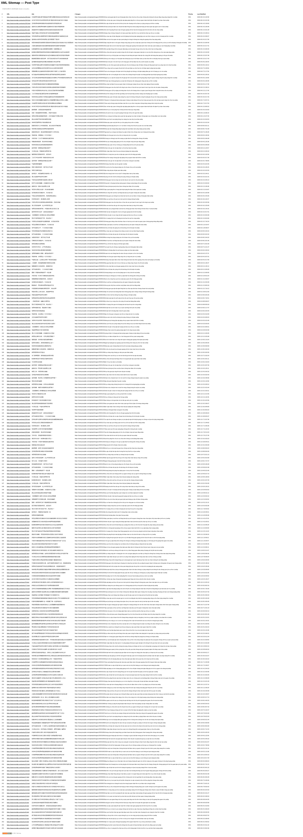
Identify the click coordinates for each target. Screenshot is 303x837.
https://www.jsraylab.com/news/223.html (18, 119)
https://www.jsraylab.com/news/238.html (18, 71)
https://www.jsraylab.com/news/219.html (18, 132)
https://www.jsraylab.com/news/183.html (18, 247)
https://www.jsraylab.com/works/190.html (18, 224)
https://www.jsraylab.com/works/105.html (18, 496)
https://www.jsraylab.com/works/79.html (18, 579)
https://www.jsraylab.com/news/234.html (18, 84)
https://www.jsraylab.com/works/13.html (18, 790)
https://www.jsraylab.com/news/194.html (18, 212)
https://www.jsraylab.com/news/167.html (18, 298)
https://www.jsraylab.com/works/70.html (18, 608)
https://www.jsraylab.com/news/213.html (18, 151)
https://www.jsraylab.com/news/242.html (18, 58)
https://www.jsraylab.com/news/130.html (18, 416)
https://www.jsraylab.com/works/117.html (18, 457)
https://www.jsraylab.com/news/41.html (18, 700)
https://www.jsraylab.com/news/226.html (18, 109)
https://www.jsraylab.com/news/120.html (18, 448)
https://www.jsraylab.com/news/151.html (18, 349)
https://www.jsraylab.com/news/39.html (18, 706)
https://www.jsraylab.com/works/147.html (18, 362)
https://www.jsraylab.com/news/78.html (18, 582)
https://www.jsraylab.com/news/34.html (18, 722)
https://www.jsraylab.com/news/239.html (18, 68)
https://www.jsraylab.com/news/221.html (18, 125)
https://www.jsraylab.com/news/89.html (18, 547)
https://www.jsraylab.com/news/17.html (18, 777)
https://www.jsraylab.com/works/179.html (18, 259)
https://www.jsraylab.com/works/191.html (18, 221)
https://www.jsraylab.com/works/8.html (18, 805)
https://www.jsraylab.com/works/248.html (18, 39)
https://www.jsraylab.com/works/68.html (18, 614)
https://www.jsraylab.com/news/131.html (18, 413)
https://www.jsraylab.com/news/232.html (18, 90)
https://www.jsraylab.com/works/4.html (18, 818)
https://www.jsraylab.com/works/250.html (18, 33)
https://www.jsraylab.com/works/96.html (18, 524)
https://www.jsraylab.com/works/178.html (18, 263)
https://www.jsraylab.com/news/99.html (18, 515)
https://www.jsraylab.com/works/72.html (18, 601)
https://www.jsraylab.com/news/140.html (18, 384)
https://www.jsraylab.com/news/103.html (18, 502)
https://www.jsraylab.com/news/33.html (18, 726)
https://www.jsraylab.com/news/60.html (18, 639)
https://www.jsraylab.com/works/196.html (18, 205)
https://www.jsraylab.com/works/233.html (18, 87)
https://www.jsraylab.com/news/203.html (18, 183)
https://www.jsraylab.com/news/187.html (18, 234)
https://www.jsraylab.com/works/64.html (18, 627)
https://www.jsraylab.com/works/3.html (18, 821)
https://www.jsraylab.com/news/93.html (18, 534)
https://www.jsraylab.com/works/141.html (18, 381)
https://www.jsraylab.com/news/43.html (18, 694)
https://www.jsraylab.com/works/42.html (18, 697)
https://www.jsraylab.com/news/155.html (18, 336)
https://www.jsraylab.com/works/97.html (18, 521)
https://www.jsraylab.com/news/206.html (18, 173)
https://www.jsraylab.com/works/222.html (18, 122)
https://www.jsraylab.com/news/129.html (18, 419)
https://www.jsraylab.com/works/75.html (18, 592)
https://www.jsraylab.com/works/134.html (18, 403)
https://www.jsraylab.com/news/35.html (18, 719)
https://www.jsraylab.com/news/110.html (18, 480)
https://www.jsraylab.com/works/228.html (18, 103)
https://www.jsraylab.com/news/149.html (18, 355)
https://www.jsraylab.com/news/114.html (18, 467)
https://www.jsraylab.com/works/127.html (18, 425)
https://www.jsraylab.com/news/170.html (18, 288)
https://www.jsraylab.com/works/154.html (18, 339)
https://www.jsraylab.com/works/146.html (18, 365)
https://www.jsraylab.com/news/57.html (18, 649)
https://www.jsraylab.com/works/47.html (18, 681)
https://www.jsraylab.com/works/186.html (18, 237)
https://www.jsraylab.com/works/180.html (18, 256)
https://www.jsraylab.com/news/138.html (18, 390)
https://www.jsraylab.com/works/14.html (18, 786)
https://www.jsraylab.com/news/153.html (18, 342)
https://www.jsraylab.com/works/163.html (18, 311)
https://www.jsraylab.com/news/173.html (18, 279)
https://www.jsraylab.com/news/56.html (18, 652)
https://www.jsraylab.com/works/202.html (18, 186)
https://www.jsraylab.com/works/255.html (18, 17)
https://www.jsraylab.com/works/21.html (18, 764)
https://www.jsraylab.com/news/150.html (18, 352)
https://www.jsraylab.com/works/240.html (18, 65)
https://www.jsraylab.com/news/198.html (18, 199)
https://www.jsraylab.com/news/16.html (18, 780)
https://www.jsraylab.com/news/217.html (18, 138)
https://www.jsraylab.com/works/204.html (18, 180)
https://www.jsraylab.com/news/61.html (18, 636)
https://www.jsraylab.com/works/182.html (18, 250)
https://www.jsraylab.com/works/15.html (18, 783)
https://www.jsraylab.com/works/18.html (18, 774)
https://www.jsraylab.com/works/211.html (18, 157)
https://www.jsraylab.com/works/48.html (18, 678)
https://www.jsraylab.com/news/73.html (18, 598)
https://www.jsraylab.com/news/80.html (18, 576)
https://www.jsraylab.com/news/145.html (18, 368)
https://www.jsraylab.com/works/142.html (18, 378)
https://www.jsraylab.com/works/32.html (18, 729)
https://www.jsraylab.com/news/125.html (18, 432)
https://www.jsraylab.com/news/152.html (18, 346)
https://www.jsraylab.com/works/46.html (18, 684)
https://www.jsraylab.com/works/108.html (18, 486)
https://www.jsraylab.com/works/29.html (18, 738)
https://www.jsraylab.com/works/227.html (18, 106)
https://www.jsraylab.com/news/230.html (18, 97)
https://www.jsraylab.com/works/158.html (18, 326)
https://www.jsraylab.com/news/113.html (18, 470)
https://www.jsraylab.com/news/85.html (18, 560)
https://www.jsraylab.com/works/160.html (18, 320)
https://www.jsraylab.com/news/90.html (18, 544)
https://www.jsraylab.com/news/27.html (18, 745)
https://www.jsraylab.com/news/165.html (18, 304)
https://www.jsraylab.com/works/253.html (18, 23)
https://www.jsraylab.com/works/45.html (18, 687)
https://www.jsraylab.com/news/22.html (18, 761)
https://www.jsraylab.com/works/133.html (18, 406)
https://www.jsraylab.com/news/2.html (17, 825)
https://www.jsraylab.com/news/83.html (18, 566)
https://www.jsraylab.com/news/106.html (18, 493)
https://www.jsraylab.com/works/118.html (18, 454)
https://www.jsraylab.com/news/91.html (18, 540)
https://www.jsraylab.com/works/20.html (18, 767)
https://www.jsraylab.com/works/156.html (18, 333)
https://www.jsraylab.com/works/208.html (18, 167)
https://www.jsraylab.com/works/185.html (18, 240)
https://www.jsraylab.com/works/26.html (18, 748)
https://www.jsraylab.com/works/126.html (18, 429)
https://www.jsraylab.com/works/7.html (18, 809)
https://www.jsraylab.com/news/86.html (18, 556)
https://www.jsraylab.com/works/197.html (18, 202)
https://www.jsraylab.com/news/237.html (18, 74)
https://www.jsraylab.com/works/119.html (18, 451)
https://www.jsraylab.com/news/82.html (18, 569)
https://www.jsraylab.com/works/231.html (18, 93)
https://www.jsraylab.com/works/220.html (18, 129)
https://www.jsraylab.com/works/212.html (18, 154)
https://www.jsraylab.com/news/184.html (18, 243)
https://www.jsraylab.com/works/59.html (18, 643)
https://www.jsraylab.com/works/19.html (18, 770)
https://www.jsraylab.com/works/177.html (18, 266)
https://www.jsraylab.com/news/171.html (18, 285)
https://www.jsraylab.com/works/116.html (18, 461)
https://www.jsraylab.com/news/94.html (18, 531)
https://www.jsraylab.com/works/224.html (18, 116)
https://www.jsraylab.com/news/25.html (18, 751)
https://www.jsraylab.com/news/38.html (18, 710)
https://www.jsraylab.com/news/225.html (18, 113)
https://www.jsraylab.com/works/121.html (18, 445)
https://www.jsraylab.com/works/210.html (18, 160)
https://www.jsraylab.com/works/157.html (18, 330)
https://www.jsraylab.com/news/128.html (18, 422)
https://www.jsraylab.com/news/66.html (18, 620)
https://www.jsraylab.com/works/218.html (18, 135)
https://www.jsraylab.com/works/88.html (18, 550)
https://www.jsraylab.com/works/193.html (18, 215)
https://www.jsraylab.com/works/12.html (18, 793)
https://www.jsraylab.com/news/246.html (18, 45)
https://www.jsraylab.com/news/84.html (18, 563)
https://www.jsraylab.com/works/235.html (18, 81)
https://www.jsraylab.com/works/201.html (18, 189)
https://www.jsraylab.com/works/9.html (18, 802)
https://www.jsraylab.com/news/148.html (18, 358)
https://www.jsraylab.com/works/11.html (18, 796)
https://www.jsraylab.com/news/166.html (18, 301)
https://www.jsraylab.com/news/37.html (18, 713)
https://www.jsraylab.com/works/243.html (18, 55)
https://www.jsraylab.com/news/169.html (18, 291)
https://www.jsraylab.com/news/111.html (18, 477)
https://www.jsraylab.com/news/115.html (18, 464)
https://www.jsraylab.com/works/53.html (18, 662)
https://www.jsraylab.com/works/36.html (18, 716)
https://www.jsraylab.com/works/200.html (18, 192)
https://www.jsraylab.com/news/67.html (18, 617)
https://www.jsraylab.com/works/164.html (18, 307)
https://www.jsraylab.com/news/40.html (18, 703)
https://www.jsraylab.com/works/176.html (18, 269)
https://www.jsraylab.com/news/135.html (18, 400)
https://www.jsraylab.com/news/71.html (18, 604)
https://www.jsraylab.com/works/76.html (18, 588)
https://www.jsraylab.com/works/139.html (18, 387)
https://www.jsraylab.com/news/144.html (18, 371)
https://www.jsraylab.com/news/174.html (18, 275)
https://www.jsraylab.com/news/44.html (18, 691)
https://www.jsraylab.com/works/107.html (18, 489)
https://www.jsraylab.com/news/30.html (18, 735)
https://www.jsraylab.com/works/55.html (18, 655)
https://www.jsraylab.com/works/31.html (18, 732)
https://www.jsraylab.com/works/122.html (18, 441)
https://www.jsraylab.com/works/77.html (18, 585)
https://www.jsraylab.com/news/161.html (18, 317)
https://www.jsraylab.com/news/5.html (17, 815)
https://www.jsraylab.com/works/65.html (18, 623)
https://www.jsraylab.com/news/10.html (18, 799)
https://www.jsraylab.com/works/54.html (18, 659)
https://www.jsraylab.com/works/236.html (18, 77)
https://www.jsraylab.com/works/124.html (18, 435)
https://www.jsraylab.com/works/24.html (18, 754)
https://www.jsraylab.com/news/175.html (18, 272)
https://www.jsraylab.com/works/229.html (18, 100)
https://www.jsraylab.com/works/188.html (18, 231)
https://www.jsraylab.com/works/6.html (18, 812)
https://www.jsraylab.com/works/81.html (18, 572)
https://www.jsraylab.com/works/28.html (18, 742)
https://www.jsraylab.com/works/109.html (18, 483)
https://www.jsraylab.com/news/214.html (18, 148)
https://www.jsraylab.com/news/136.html (18, 397)
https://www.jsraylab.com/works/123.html (18, 438)
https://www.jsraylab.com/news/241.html (18, 61)
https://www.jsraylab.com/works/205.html (18, 176)
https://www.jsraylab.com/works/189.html (18, 227)
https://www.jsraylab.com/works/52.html (18, 665)
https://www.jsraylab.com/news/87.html (18, 553)
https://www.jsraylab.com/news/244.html (18, 52)
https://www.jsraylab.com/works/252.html (18, 26)
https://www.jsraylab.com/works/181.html (18, 253)
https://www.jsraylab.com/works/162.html (18, 314)
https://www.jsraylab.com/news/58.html (18, 646)
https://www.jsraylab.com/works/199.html (18, 196)
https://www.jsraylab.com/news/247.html (18, 42)
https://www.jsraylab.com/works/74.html (18, 595)
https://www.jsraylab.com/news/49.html (18, 675)
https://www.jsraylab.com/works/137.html (18, 394)
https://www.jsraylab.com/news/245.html (18, 49)
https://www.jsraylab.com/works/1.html (18, 828)
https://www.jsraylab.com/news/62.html (18, 633)
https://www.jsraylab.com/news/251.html (18, 30)
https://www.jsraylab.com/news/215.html (18, 144)
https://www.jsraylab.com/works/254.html (18, 20)
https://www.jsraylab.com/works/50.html (18, 671)
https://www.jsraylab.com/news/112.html (18, 473)
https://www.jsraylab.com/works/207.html (18, 170)
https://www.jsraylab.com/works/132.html (18, 410)
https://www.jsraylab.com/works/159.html (18, 323)
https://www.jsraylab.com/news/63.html (18, 630)
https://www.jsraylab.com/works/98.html (18, 518)
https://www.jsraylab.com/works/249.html (18, 36)
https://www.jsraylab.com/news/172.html (18, 282)
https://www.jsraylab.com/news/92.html (18, 537)
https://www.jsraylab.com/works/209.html (18, 164)
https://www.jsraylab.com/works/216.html (18, 141)
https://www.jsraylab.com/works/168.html (18, 295)
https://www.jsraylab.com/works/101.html (18, 509)
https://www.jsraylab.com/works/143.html (18, 374)
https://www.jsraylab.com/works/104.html (18, 499)
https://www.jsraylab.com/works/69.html (18, 611)
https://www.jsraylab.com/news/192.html (18, 218)
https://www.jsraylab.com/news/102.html (18, 505)
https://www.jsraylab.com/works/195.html (18, 208)
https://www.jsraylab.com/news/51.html (18, 668)
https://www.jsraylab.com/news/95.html (18, 528)
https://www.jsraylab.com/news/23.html (18, 758)
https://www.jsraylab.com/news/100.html (18, 512)
